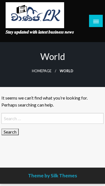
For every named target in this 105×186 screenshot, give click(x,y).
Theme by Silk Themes (52, 175)
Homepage (42, 71)
